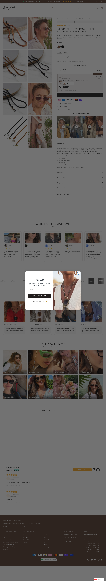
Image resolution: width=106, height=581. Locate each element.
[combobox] (99, 579)
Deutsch (99, 579)
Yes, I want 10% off (39, 296)
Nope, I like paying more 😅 (39, 301)
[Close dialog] (78, 273)
